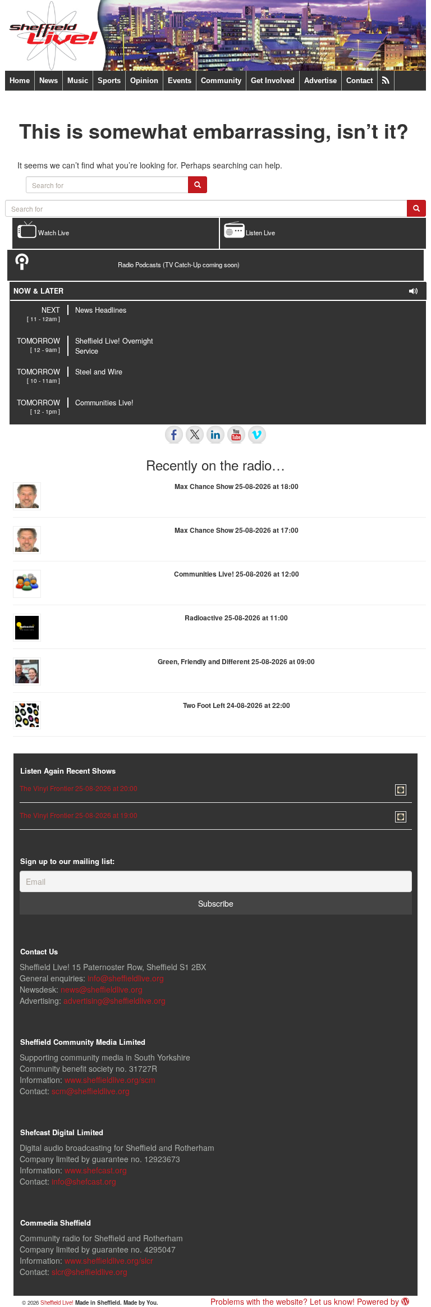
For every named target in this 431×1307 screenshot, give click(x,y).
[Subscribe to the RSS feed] (386, 80)
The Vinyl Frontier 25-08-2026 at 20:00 (78, 788)
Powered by (379, 1301)
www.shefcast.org (96, 1170)
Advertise (320, 80)
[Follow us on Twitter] (195, 435)
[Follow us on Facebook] (174, 435)
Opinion (144, 80)
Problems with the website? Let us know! (282, 1301)
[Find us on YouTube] (236, 435)
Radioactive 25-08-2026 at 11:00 (236, 618)
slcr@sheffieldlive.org (89, 1271)
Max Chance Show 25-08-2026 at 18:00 (237, 486)
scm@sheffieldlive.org (91, 1090)
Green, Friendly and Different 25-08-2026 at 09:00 (236, 661)
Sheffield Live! (57, 1302)
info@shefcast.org (84, 1181)
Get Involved (273, 80)
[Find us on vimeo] (257, 435)
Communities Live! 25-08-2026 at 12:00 (236, 574)
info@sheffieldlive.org (126, 978)
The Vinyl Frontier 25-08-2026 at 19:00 (78, 815)
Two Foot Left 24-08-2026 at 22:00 (236, 705)
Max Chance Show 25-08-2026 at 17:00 (237, 530)
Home (20, 80)
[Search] (416, 208)
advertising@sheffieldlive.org (114, 1000)
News (48, 80)
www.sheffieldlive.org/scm (110, 1079)
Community (221, 80)
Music (77, 80)
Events (179, 80)
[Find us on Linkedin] (215, 435)
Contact (359, 80)
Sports (109, 80)
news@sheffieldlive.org (102, 989)
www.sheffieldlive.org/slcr (109, 1260)
